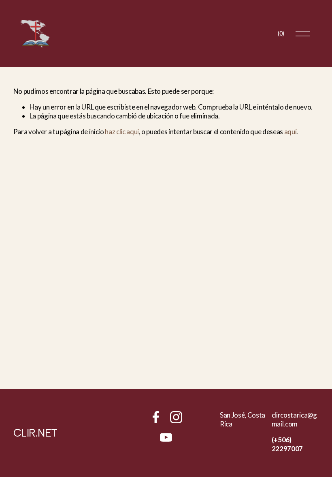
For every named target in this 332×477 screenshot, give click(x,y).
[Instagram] (176, 417)
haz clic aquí (122, 131)
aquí (290, 131)
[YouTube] (166, 437)
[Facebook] (155, 417)
